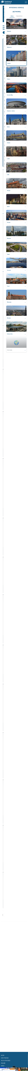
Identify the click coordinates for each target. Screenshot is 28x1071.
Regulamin (3, 1063)
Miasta (12, 16)
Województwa (19, 16)
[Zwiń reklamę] (14, 1066)
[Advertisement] (14, 987)
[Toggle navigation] (26, 2)
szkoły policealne (4, 1058)
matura (2, 1055)
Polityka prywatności (5, 1060)
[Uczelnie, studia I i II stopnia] (6, 2)
